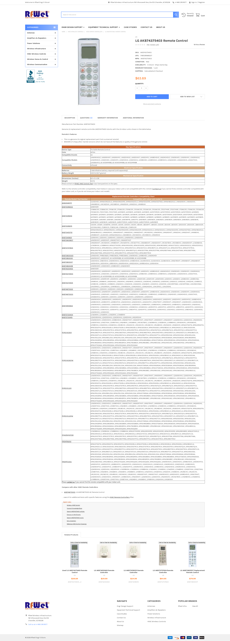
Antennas (31, 33)
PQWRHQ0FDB (67, 435)
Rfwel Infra (182, 606)
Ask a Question (71, 521)
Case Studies (130, 27)
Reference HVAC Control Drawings (77, 524)
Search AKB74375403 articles (76, 511)
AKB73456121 (67, 238)
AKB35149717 (67, 203)
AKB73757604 (67, 248)
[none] (89, 72)
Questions (86, 118)
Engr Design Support (72, 27)
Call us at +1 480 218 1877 (37, 624)
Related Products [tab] (71, 535)
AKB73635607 (67, 240)
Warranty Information (108, 118)
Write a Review (199, 45)
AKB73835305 (67, 256)
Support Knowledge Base (74, 508)
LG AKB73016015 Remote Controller (134, 571)
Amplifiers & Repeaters (36, 38)
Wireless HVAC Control (73, 505)
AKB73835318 (67, 266)
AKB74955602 (67, 306)
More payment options (152, 104)
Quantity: (139, 84)
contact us (156, 189)
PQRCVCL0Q (67, 388)
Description (69, 118)
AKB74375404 (67, 283)
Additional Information (133, 118)
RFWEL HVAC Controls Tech (84, 184)
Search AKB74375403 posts (75, 518)
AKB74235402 (67, 269)
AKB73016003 (67, 207)
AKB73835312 (67, 258)
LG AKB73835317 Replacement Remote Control (192, 571)
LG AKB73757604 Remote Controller (163, 571)
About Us (160, 27)
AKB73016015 (67, 226)
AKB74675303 (67, 294)
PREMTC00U (67, 462)
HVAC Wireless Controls (36, 54)
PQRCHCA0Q (67, 333)
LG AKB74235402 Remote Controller (104, 571)
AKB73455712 (67, 232)
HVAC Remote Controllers (120, 497)
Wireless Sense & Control (37, 59)
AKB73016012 (67, 216)
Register (201, 2)
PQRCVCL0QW (67, 416)
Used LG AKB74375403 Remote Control (74, 571)
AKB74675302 (67, 289)
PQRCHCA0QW (67, 360)
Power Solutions (33, 43)
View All (195, 606)
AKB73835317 (67, 262)
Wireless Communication (37, 64)
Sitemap (120, 625)
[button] (187, 96)
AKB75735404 (67, 315)
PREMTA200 (66, 441)
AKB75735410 (67, 317)
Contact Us (146, 27)
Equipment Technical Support (103, 27)
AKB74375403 (67, 274)
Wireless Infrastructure (36, 49)
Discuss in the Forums (74, 514)
